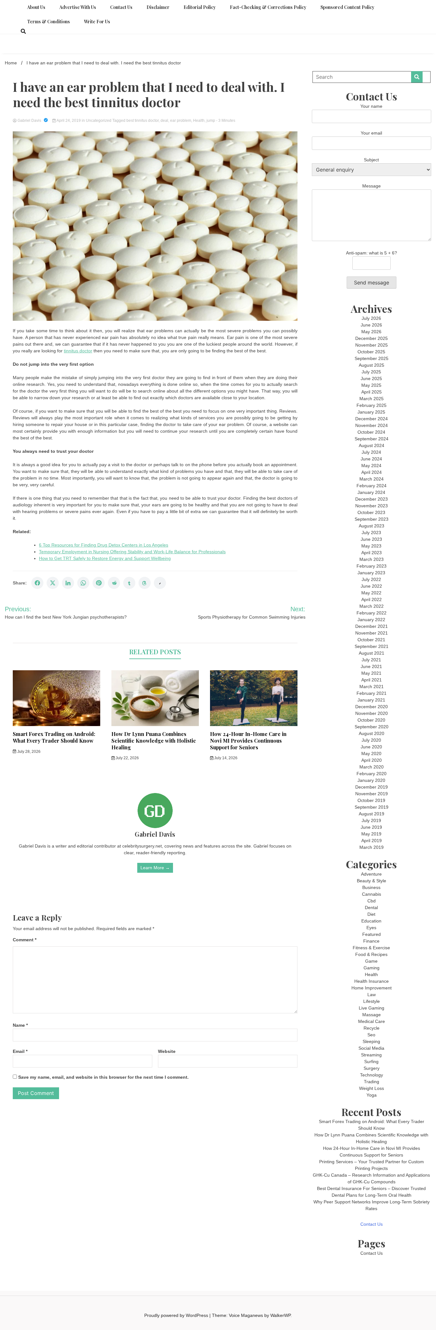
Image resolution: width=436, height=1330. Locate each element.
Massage (371, 1014)
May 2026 (371, 331)
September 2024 (371, 438)
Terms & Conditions (48, 21)
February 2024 (372, 485)
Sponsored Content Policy (347, 7)
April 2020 (371, 760)
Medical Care (371, 1021)
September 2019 (371, 807)
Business (371, 887)
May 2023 (371, 545)
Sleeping (371, 1041)
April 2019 (371, 840)
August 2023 (371, 525)
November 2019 (371, 793)
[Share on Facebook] (37, 583)
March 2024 (371, 478)
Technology (371, 1074)
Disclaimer (158, 7)
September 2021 (371, 646)
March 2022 (371, 606)
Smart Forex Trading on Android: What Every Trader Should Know (54, 737)
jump (211, 120)
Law (371, 994)
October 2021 (371, 639)
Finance (371, 941)
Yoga (371, 1095)
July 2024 (371, 452)
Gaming (372, 967)
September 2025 (371, 358)
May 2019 (371, 833)
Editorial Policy (200, 7)
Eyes (371, 927)
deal (164, 120)
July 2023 (371, 532)
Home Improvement (371, 987)
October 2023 (371, 512)
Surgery (372, 1068)
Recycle (372, 1028)
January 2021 (371, 699)
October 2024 (371, 432)
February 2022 (372, 612)
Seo (371, 1034)
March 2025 (371, 398)
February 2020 (372, 773)
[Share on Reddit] (114, 583)
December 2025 (371, 338)
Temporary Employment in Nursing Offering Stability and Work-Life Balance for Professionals (132, 551)
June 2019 (371, 827)
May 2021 (371, 673)
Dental (371, 907)
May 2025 (371, 385)
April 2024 (371, 472)
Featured (371, 934)
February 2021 (372, 693)
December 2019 (371, 787)
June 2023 (371, 539)
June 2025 (371, 378)
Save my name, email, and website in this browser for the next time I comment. (103, 1077)
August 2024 (371, 445)
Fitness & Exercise (371, 947)
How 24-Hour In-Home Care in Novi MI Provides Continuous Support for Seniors (248, 741)
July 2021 (371, 659)
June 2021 (371, 666)
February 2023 (372, 566)
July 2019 (371, 820)
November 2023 (371, 505)
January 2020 (371, 780)
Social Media (371, 1048)
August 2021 (371, 653)
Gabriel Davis (29, 120)
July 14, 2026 (225, 758)
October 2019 (371, 800)
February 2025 (372, 405)
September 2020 (371, 726)
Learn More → (155, 867)
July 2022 (371, 579)
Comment (24, 939)
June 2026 (371, 324)
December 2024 (371, 418)
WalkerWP (280, 1315)
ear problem (180, 120)
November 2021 (371, 633)
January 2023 (371, 572)
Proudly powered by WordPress (176, 1315)
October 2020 (371, 720)
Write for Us (97, 21)
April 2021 (371, 679)
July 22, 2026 (127, 758)
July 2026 (371, 318)
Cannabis (371, 894)
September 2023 (371, 519)
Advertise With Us (77, 7)
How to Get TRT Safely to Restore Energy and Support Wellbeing (105, 558)
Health (199, 120)
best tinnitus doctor (142, 120)
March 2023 (371, 559)
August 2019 (371, 813)
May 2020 (371, 753)
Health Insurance (371, 981)
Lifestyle (371, 1001)
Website (167, 1051)
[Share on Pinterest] (99, 583)
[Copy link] (160, 583)
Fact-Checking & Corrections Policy (268, 7)
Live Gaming (371, 1007)
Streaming (371, 1054)
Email (20, 1051)
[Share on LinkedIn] (68, 583)
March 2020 (371, 766)
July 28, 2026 (28, 751)
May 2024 (371, 465)
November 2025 (371, 345)
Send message (371, 282)
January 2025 (371, 412)
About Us (36, 7)
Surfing (371, 1061)
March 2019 (371, 847)
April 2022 (371, 599)
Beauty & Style (371, 880)
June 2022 (371, 586)
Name (20, 1025)
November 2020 (371, 713)
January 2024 (371, 492)
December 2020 (371, 706)
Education (371, 920)
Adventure (371, 874)
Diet (371, 914)
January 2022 (371, 619)
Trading (371, 1081)
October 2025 (371, 351)
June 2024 (371, 458)
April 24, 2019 (69, 120)
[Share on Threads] (145, 583)
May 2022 (371, 592)
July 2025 (371, 371)
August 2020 (371, 733)
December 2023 (371, 499)
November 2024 (371, 425)
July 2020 (371, 740)
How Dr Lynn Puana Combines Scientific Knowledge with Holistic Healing (153, 741)
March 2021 (371, 686)
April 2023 (371, 552)
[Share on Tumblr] (129, 583)
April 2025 (371, 391)
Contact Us (121, 7)
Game (371, 961)
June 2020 (371, 746)
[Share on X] (53, 583)
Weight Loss (371, 1088)
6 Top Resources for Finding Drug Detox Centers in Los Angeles (103, 544)
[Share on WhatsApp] (83, 583)
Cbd (371, 900)
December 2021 (371, 626)
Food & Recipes (371, 954)
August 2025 (371, 365)
